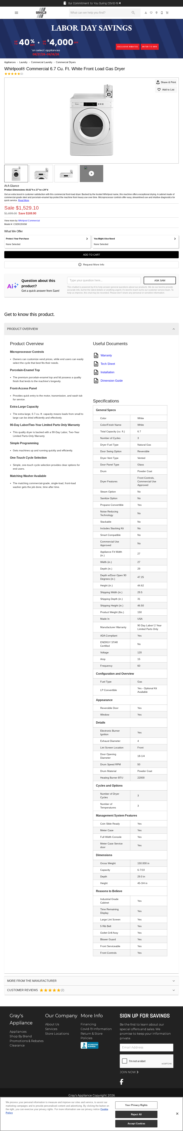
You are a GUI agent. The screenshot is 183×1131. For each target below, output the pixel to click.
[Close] (177, 1114)
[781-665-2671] (162, 13)
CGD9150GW (20, 224)
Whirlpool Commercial (29, 220)
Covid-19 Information (96, 1029)
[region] (91, 1114)
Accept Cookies (136, 1123)
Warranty (106, 355)
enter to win (149, 46)
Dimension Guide (112, 380)
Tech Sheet (108, 363)
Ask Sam (159, 280)
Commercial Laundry (41, 62)
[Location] (156, 13)
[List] (151, 13)
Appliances (10, 62)
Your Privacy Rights (136, 1105)
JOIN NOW (128, 1072)
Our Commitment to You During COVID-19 (93, 3)
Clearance (17, 1045)
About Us (52, 1024)
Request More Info (93, 264)
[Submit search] (133, 12)
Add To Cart (91, 254)
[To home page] (41, 12)
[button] (16, 13)
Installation (107, 372)
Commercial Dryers (66, 62)
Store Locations (57, 1033)
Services (51, 1029)
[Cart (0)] (167, 13)
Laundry (23, 62)
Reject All (136, 1114)
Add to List (168, 89)
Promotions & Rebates (26, 1041)
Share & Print (168, 82)
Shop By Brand (21, 1036)
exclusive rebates (127, 46)
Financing (88, 1024)
